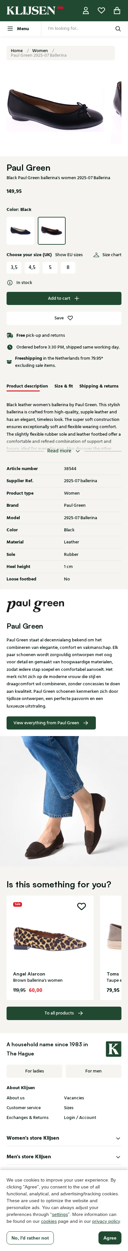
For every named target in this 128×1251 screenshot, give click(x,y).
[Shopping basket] (117, 10)
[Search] (118, 28)
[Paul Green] (64, 606)
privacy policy (106, 1221)
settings (60, 1214)
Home (17, 50)
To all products (59, 1013)
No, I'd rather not (30, 1238)
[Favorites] (101, 10)
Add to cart (59, 298)
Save (59, 318)
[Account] (86, 10)
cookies (49, 1221)
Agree (110, 1238)
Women (40, 50)
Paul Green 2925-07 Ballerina (39, 55)
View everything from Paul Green (46, 723)
